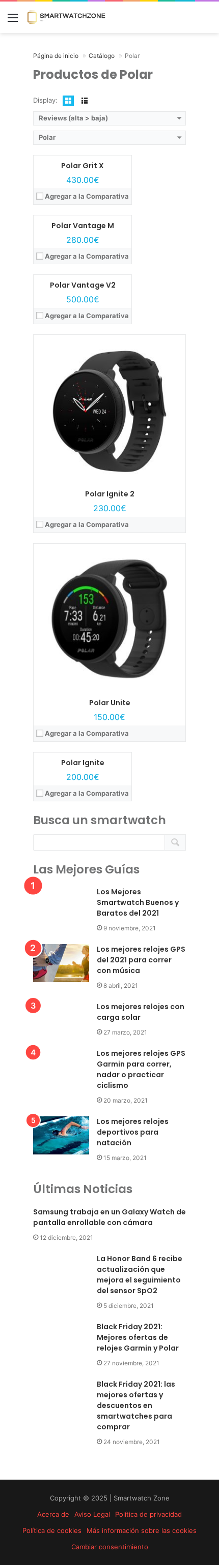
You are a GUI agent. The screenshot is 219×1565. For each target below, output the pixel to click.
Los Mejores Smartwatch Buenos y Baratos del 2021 (138, 902)
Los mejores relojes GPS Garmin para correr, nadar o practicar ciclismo (141, 1069)
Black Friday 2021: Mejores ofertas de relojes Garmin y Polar (138, 1337)
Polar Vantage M (82, 226)
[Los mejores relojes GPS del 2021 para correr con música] (61, 963)
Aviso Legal (92, 1514)
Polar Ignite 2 (109, 494)
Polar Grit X (82, 166)
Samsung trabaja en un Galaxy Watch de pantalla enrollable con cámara (109, 1217)
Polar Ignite (82, 763)
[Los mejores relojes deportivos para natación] (61, 1135)
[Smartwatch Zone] (66, 17)
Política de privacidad (148, 1514)
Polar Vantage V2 (83, 285)
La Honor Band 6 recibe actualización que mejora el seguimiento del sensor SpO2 (139, 1275)
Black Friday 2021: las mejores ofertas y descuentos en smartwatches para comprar (136, 1405)
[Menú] (13, 21)
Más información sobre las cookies (142, 1530)
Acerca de (53, 1514)
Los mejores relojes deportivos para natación (133, 1132)
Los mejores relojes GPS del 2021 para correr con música (141, 960)
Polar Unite (109, 703)
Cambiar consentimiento (109, 1547)
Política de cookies (51, 1530)
